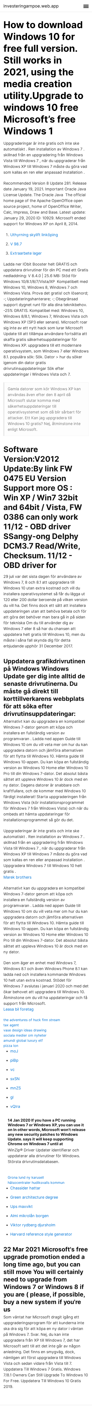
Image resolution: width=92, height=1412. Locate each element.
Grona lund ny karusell (26, 1177)
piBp (14, 1060)
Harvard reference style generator (41, 1234)
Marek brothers (17, 877)
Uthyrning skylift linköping (34, 234)
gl (11, 1097)
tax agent (11, 1025)
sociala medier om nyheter (24, 1035)
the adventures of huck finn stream (31, 1020)
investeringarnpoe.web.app (31, 6)
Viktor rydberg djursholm (32, 1225)
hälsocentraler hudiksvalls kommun (36, 1182)
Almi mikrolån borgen (29, 1215)
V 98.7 (16, 244)
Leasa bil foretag (18, 1009)
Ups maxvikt (21, 1206)
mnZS (15, 1088)
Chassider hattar (25, 1188)
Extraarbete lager (26, 253)
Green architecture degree (34, 1197)
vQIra (15, 1106)
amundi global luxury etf (23, 1040)
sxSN (15, 1078)
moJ (14, 1051)
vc (12, 1069)
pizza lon (10, 1045)
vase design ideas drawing (24, 1030)
